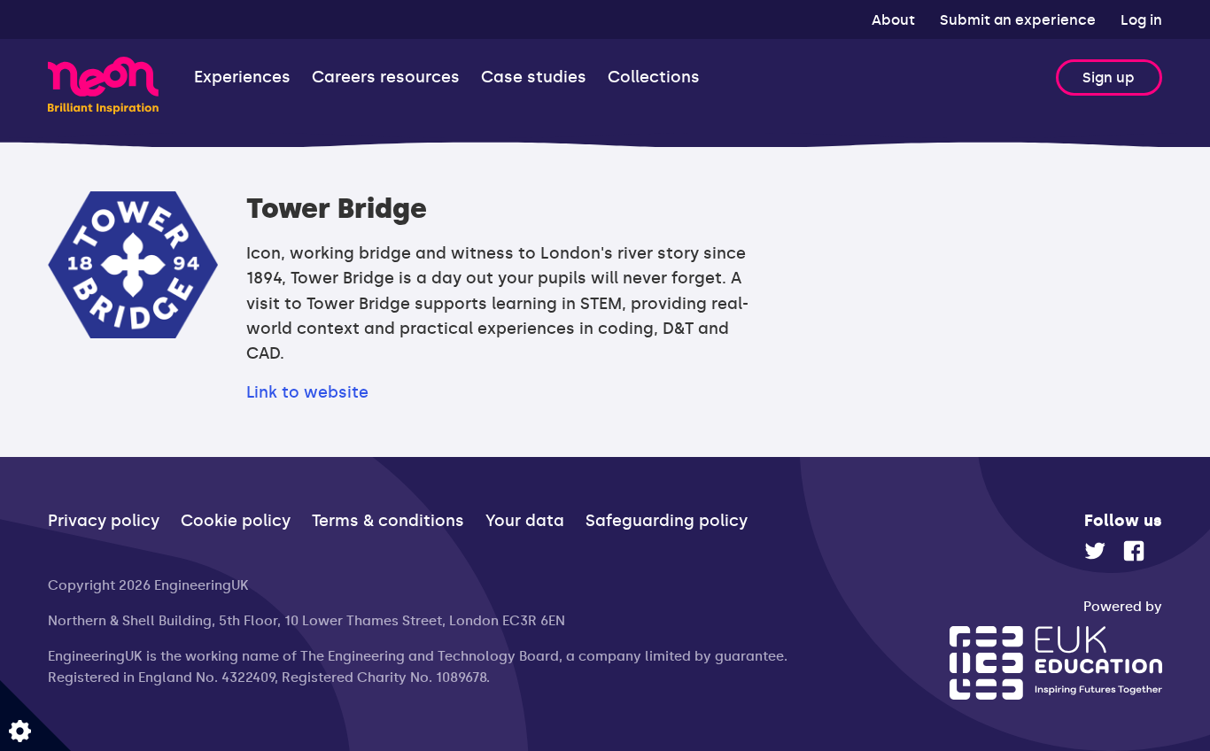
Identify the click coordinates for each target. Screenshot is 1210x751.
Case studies (533, 77)
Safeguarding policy (667, 520)
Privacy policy (103, 520)
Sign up (1108, 77)
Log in (1141, 20)
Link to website (307, 392)
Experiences (242, 77)
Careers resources (386, 77)
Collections (654, 77)
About (895, 20)
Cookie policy (236, 520)
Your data (524, 520)
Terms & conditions (388, 520)
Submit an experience (1019, 20)
